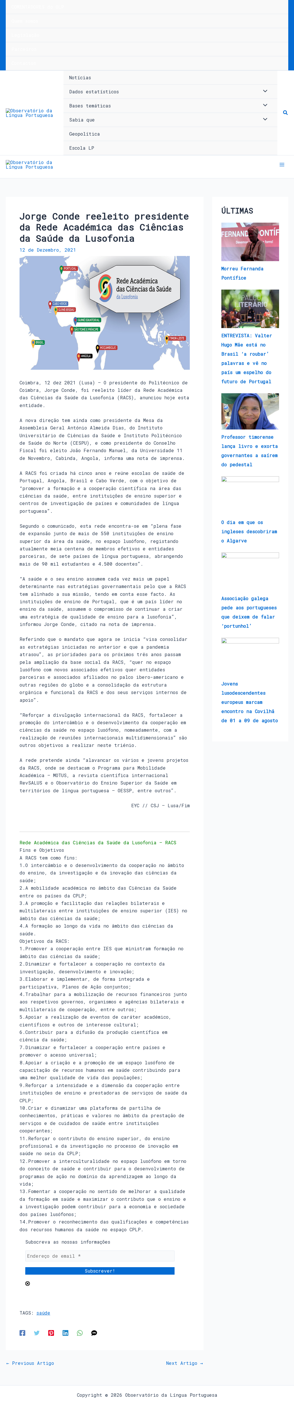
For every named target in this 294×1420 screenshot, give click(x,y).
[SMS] (94, 1332)
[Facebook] (22, 1332)
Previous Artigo (30, 1363)
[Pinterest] (51, 1332)
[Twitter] (37, 1332)
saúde (43, 1313)
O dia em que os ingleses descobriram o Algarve (249, 531)
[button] (285, 113)
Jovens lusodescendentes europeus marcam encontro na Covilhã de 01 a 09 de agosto (249, 702)
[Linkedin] (65, 1332)
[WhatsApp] (80, 1332)
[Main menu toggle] (282, 164)
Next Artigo (184, 1363)
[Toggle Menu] (264, 91)
